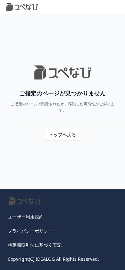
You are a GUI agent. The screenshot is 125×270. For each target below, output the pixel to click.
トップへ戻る (62, 134)
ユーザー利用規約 (26, 217)
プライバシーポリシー (30, 231)
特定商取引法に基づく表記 (35, 245)
